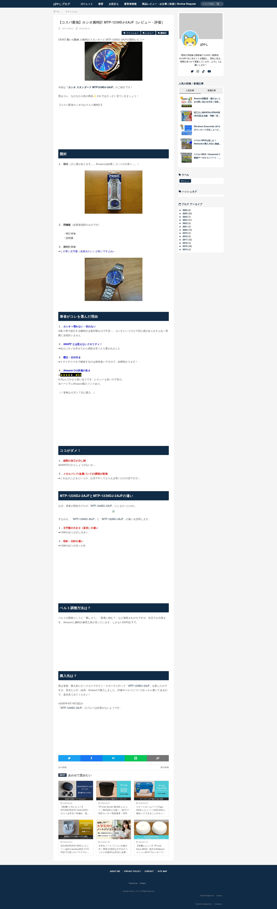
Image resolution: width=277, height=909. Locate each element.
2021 (185, 226)
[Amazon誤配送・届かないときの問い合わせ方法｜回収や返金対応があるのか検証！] (187, 102)
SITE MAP (162, 871)
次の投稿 (62, 767)
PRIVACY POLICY (132, 871)
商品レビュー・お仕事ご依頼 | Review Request (169, 3)
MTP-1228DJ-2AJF (101, 505)
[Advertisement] (113, 419)
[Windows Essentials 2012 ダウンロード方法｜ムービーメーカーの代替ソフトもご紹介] (187, 130)
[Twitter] (192, 71)
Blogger (143, 883)
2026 (185, 210)
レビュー (149, 33)
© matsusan (218, 904)
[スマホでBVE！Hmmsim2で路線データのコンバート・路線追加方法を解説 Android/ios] (187, 158)
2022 (185, 223)
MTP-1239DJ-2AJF (83, 519)
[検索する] (219, 4)
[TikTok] (203, 71)
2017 (185, 239)
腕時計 (163, 33)
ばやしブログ (61, 4)
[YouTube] (209, 71)
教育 (100, 3)
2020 (185, 229)
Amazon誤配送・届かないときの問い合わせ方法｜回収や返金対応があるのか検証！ (207, 100)
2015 (185, 246)
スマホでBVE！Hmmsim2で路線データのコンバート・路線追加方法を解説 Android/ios (207, 156)
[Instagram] (197, 71)
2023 (185, 219)
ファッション (132, 33)
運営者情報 (130, 3)
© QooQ (219, 895)
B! (113, 758)
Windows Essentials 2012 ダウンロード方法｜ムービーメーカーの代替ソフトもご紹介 (207, 128)
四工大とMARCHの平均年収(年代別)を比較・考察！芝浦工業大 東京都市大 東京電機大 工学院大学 (207, 114)
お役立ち (114, 3)
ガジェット (87, 3)
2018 (185, 236)
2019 (185, 233)
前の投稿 (165, 767)
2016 (185, 242)
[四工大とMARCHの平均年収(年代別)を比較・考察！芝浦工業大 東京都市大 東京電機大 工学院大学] (187, 116)
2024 (185, 216)
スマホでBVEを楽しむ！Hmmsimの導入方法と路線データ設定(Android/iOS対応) (207, 142)
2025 (185, 213)
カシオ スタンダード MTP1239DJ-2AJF (90, 87)
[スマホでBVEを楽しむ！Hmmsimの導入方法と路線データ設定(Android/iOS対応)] (187, 144)
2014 (185, 249)
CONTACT (149, 871)
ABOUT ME (115, 871)
